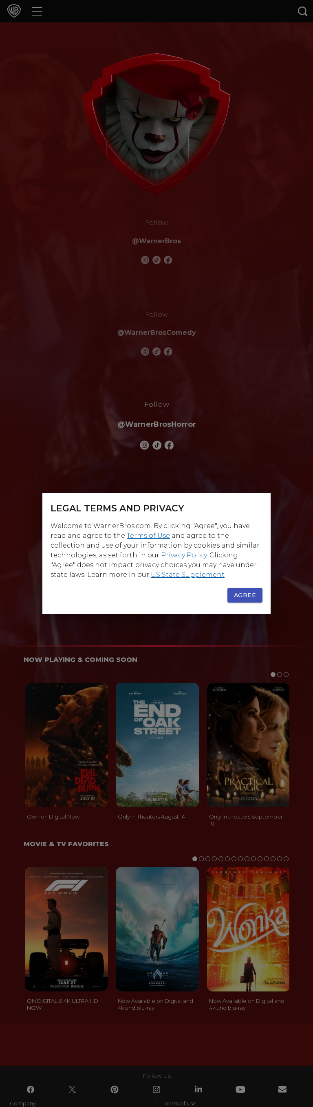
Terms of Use (148, 535)
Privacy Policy (184, 555)
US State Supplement (188, 575)
